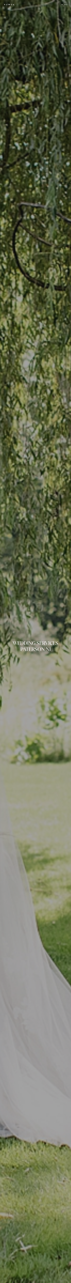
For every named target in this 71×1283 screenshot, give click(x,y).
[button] (64, 5)
